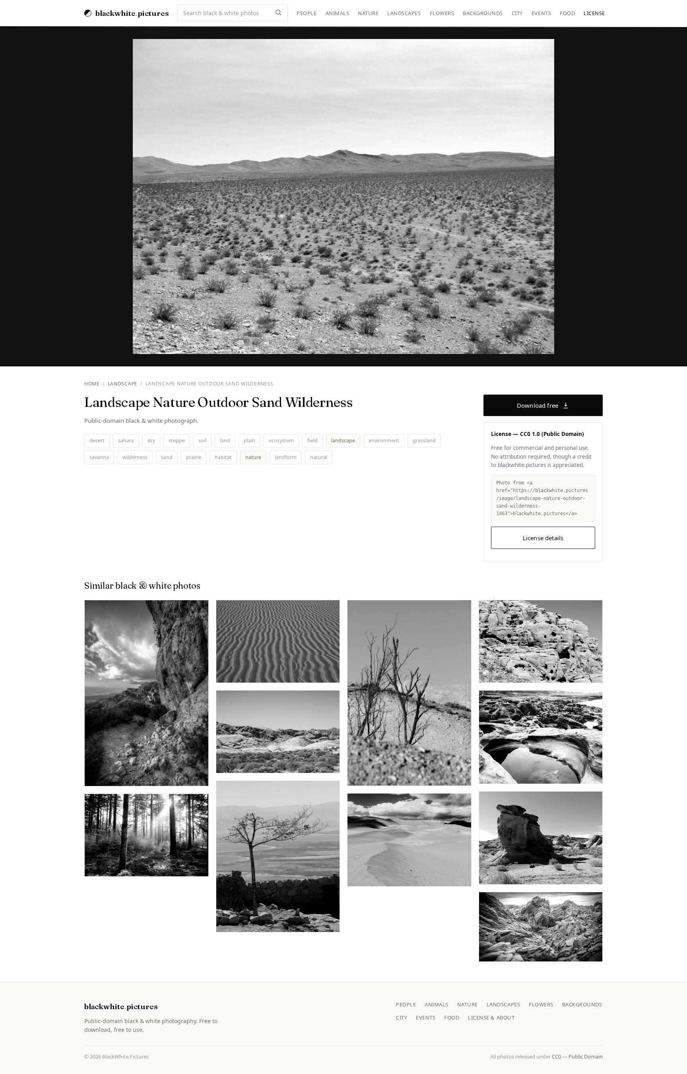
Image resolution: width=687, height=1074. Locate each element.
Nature (368, 13)
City (517, 13)
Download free (537, 405)
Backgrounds (483, 13)
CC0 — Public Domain (577, 1056)
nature (253, 457)
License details (543, 538)
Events (541, 13)
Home (92, 383)
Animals (337, 13)
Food (567, 13)
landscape (343, 440)
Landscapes (404, 13)
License (594, 13)
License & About (491, 1017)
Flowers (442, 13)
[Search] (278, 13)
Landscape (123, 383)
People (306, 13)
